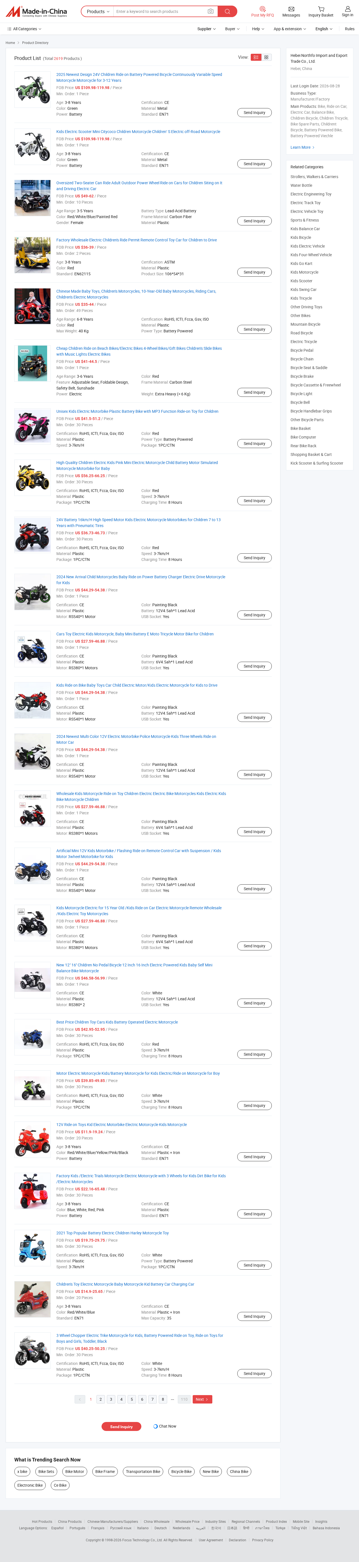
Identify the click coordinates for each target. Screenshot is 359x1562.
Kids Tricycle (301, 298)
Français (97, 1528)
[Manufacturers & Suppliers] (36, 11)
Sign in (347, 14)
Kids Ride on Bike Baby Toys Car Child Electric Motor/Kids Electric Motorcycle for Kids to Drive (136, 685)
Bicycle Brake (302, 376)
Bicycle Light (301, 393)
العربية (200, 1528)
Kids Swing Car (304, 289)
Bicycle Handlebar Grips (311, 411)
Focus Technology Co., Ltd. (143, 1540)
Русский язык (120, 1528)
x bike (22, 1471)
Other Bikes (300, 315)
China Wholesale (156, 1521)
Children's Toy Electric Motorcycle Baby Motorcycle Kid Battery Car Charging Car (125, 1284)
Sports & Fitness (305, 220)
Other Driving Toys (306, 306)
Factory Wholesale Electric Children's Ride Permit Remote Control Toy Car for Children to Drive (136, 240)
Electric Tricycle (304, 341)
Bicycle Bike (181, 1471)
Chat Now (167, 1426)
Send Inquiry (254, 112)
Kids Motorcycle (304, 272)
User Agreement (211, 1540)
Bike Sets (46, 1471)
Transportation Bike (143, 1471)
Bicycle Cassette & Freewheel (316, 385)
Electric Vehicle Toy (307, 211)
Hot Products (42, 1521)
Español (57, 1528)
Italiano (143, 1528)
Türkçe (280, 1528)
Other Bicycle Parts (307, 419)
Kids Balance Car (305, 228)
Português (77, 1528)
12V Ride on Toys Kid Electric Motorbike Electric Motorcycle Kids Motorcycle (121, 1124)
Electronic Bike (30, 1485)
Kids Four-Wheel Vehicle (311, 254)
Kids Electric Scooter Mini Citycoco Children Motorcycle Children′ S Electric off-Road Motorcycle (138, 131)
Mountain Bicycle (305, 324)
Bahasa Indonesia (326, 1528)
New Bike (211, 1471)
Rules (350, 28)
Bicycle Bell (300, 402)
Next (202, 1399)
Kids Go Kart (301, 263)
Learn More (303, 147)
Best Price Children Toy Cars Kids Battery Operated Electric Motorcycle (117, 1022)
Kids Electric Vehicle (308, 246)
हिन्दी (246, 1528)
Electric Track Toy (306, 202)
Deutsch (161, 1528)
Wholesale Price (187, 1521)
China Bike (239, 1471)
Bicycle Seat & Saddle (309, 367)
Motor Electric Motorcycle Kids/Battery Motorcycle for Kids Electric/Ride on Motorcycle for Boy (138, 1073)
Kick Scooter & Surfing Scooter (317, 463)
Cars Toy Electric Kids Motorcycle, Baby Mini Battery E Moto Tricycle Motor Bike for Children (135, 634)
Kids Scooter (301, 280)
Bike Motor (74, 1471)
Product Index (276, 1521)
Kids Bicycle (301, 237)
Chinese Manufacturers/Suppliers (113, 1521)
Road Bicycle (302, 332)
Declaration (237, 1540)
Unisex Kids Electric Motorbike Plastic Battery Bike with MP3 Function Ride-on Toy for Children (137, 411)
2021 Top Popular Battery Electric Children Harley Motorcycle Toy (112, 1232)
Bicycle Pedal (302, 350)
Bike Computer (303, 437)
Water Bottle (301, 185)
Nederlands (181, 1528)
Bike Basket (301, 428)
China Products (70, 1521)
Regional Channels (246, 1521)
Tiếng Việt (299, 1528)
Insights (321, 1521)
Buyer (230, 28)
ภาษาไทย (262, 1528)
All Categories (25, 28)
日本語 (232, 1528)
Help (256, 28)
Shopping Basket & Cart (311, 454)
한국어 (216, 1528)
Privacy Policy (262, 1540)
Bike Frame (105, 1471)
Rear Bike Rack (303, 445)
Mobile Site (301, 1521)
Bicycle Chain (302, 359)
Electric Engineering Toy (311, 194)
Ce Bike (60, 1485)
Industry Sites (215, 1521)
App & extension (288, 28)
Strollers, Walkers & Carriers (314, 176)
